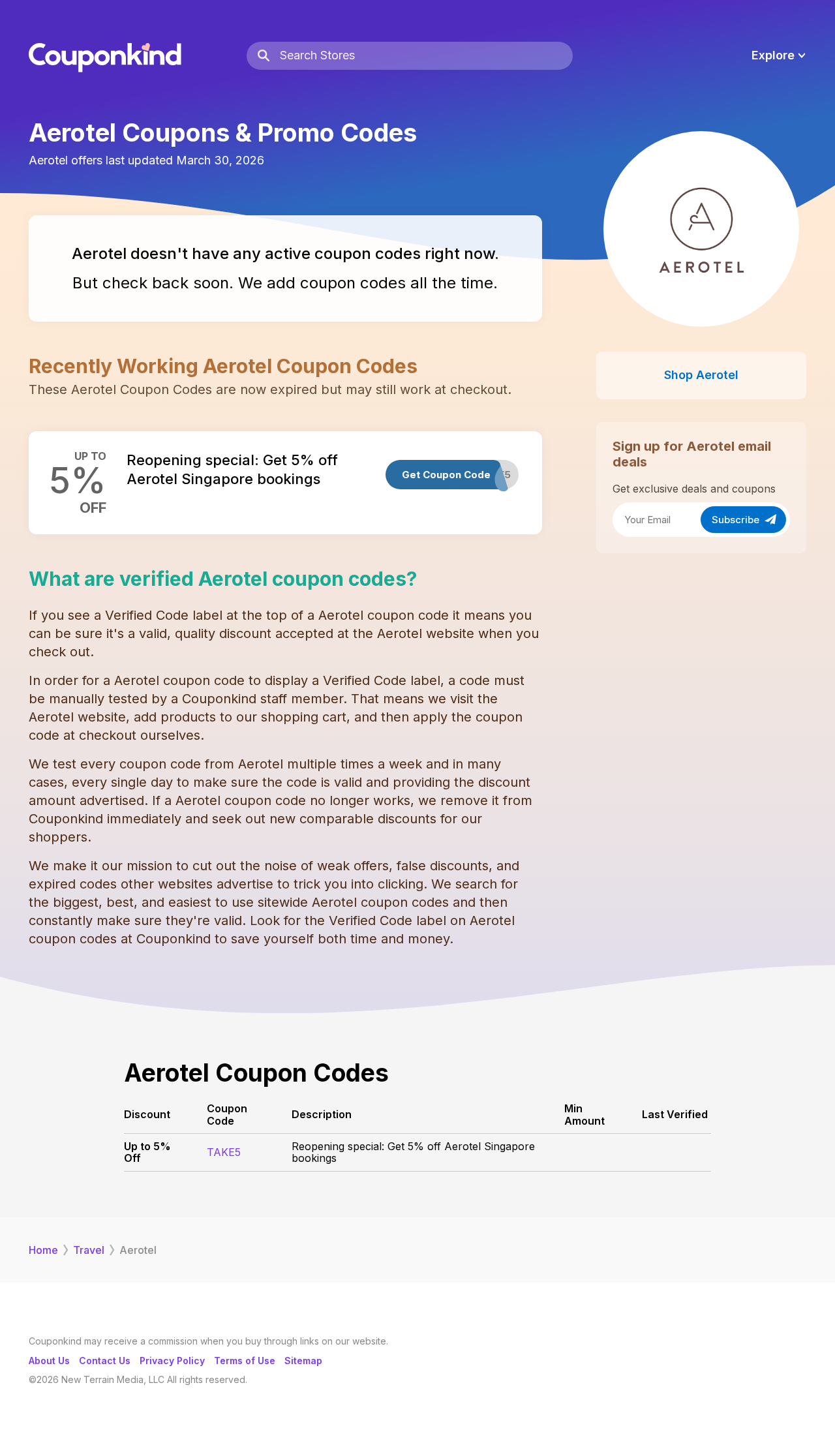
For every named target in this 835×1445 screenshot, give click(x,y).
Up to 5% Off (147, 1152)
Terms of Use (244, 1360)
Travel (88, 1250)
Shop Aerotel (701, 375)
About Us (49, 1360)
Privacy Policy (172, 1360)
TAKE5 (224, 1152)
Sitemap (303, 1360)
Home (43, 1250)
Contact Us (104, 1360)
